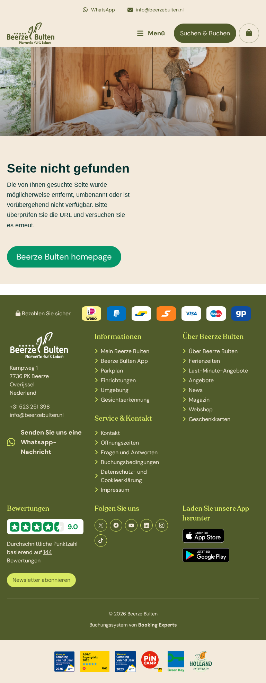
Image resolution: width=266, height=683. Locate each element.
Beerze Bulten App (124, 361)
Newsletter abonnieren (41, 580)
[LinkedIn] (146, 525)
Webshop (201, 409)
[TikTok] (101, 540)
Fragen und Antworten (129, 452)
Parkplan (112, 370)
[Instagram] (162, 525)
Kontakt (110, 433)
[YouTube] (131, 525)
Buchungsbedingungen (130, 462)
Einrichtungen (118, 380)
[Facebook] (116, 525)
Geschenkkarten (209, 419)
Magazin (199, 399)
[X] (101, 525)
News (196, 390)
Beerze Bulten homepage (64, 256)
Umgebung (114, 390)
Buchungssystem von (133, 625)
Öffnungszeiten (120, 442)
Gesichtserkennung (125, 399)
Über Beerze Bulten (213, 351)
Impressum (115, 489)
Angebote (201, 380)
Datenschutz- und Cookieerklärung (124, 476)
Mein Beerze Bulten (125, 351)
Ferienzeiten (204, 361)
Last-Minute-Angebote (218, 370)
